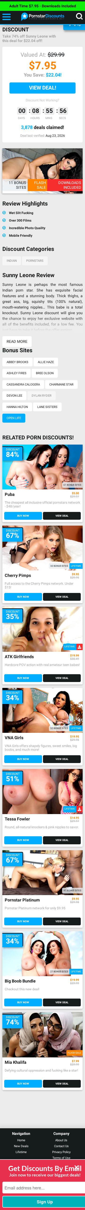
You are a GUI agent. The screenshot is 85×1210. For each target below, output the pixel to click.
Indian (12, 260)
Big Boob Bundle (20, 981)
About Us (61, 1140)
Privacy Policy (61, 1152)
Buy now (23, 515)
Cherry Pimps (18, 575)
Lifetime (21, 1152)
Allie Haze (46, 362)
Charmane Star (61, 384)
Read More (17, 341)
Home (21, 1140)
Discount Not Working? (42, 100)
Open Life (14, 418)
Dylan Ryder (41, 395)
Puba (10, 494)
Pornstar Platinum (22, 900)
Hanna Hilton (17, 407)
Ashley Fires (16, 373)
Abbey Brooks (17, 362)
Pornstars (34, 260)
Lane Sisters (47, 407)
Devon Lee (14, 395)
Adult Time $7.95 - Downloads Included (42, 6)
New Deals (21, 1146)
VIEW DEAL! (42, 88)
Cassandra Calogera (23, 384)
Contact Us (61, 1146)
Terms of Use (61, 1158)
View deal (61, 515)
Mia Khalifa (15, 1062)
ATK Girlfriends (19, 657)
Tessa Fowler (17, 819)
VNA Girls (14, 738)
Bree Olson (45, 373)
